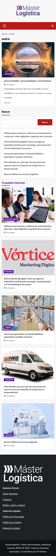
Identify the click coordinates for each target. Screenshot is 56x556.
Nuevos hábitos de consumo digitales (21, 174)
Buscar (6, 112)
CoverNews (26, 551)
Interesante (9, 74)
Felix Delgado (10, 85)
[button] (4, 25)
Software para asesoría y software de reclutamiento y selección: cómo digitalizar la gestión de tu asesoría (28, 135)
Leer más (7, 103)
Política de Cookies (12, 522)
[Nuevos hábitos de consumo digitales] (28, 421)
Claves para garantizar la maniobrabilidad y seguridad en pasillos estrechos (24, 155)
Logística (8, 327)
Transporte (9, 380)
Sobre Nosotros (10, 494)
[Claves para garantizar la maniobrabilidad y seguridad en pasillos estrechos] (28, 313)
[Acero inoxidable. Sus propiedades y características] (28, 59)
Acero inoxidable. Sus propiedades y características (27, 80)
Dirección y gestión (12, 219)
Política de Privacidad (13, 517)
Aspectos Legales (11, 528)
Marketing (8, 271)
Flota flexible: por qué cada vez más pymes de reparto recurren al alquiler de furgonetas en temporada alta (24, 165)
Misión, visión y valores (14, 505)
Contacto (7, 499)
